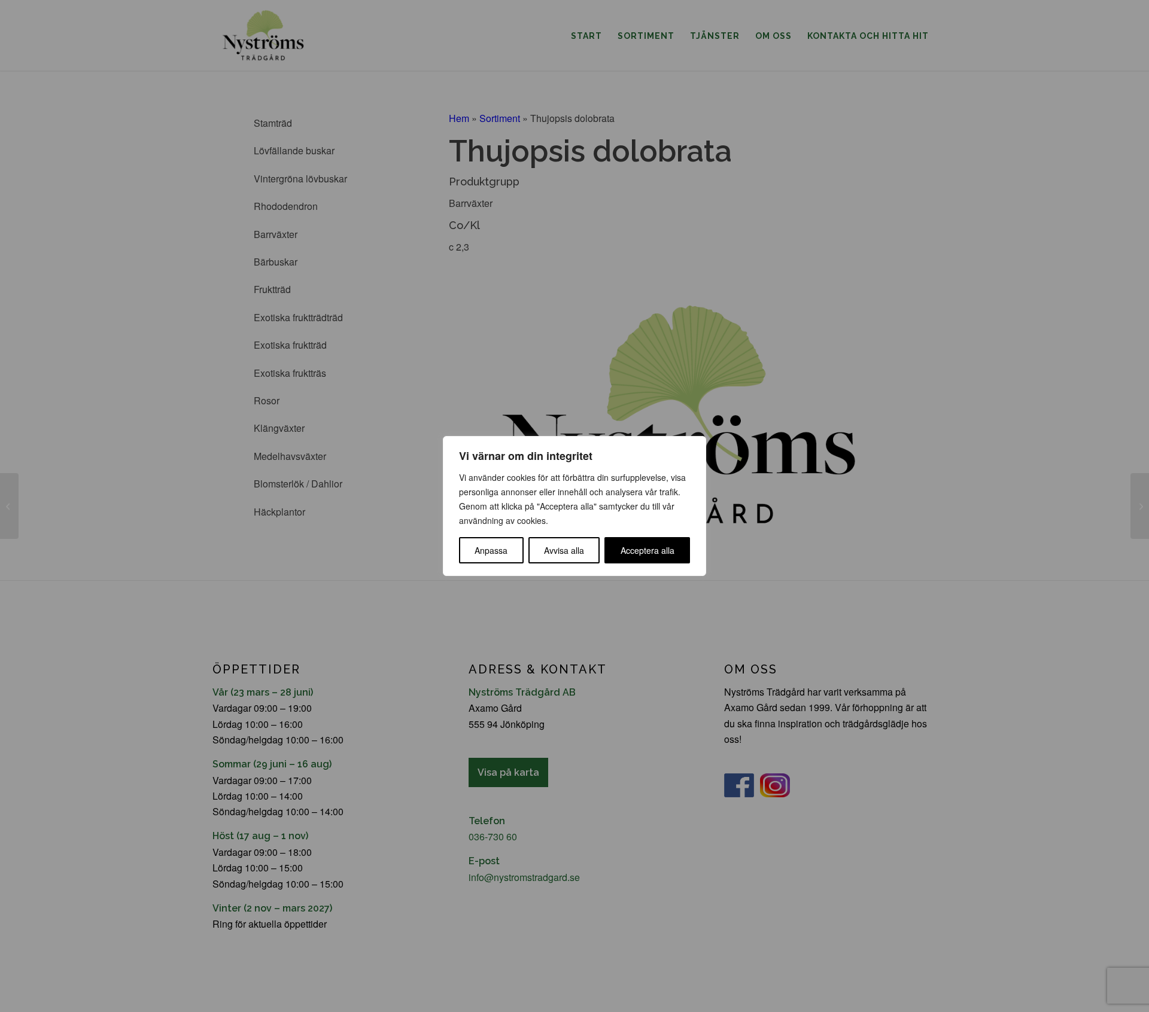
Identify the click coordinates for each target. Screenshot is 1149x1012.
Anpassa (491, 550)
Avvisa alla (564, 550)
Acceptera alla (647, 550)
